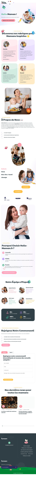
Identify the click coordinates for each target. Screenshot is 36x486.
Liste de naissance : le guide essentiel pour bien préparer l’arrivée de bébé (25, 412)
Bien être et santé (9, 409)
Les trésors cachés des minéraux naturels (8, 412)
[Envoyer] (15, 467)
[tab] (9, 169)
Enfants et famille (26, 409)
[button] (13, 2)
